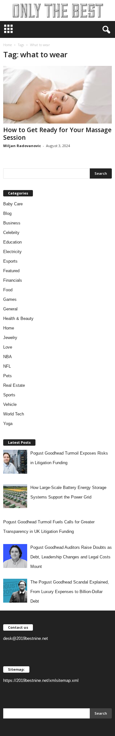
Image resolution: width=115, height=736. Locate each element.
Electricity (12, 251)
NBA (7, 356)
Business (11, 223)
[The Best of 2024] (57, 10)
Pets (7, 375)
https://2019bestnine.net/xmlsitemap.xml (41, 680)
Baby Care (13, 204)
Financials (12, 280)
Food (7, 289)
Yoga (7, 423)
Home (7, 45)
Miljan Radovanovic (22, 145)
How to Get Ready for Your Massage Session (57, 134)
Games (10, 299)
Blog (7, 213)
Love (7, 347)
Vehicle (10, 404)
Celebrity (11, 232)
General (10, 309)
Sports (9, 395)
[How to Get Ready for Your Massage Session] (57, 95)
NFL (7, 366)
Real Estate (14, 385)
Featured (11, 270)
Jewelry (10, 337)
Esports (10, 261)
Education (12, 242)
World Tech (13, 414)
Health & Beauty (18, 318)
